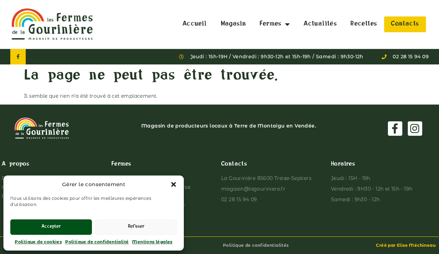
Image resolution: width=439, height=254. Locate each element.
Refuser (136, 227)
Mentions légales (152, 241)
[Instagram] (415, 128)
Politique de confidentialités (256, 245)
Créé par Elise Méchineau (406, 245)
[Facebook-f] (18, 56)
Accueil (194, 24)
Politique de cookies (38, 241)
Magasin (233, 24)
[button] (173, 184)
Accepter (51, 227)
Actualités (320, 24)
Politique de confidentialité (97, 241)
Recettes (364, 24)
